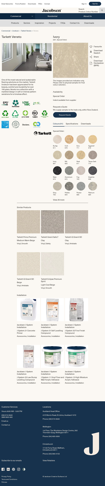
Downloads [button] (86, 123)
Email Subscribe (7, 4)
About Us (87, 16)
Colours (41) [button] (58, 123)
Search (81, 9)
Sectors (27, 22)
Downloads (32, 4)
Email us (5, 421)
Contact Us (74, 22)
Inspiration (39, 22)
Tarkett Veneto (26, 31)
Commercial (15, 16)
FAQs (40, 4)
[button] (96, 52)
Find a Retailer (20, 4)
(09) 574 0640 (7, 415)
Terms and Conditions (9, 479)
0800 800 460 (7, 417)
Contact (47, 4)
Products (15, 22)
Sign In (84, 4)
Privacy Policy (6, 476)
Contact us (6, 424)
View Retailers (49, 460)
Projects (52, 22)
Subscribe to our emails (12, 460)
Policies (4, 482)
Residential (52, 16)
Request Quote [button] (65, 115)
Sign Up (95, 4)
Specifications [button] (72, 123)
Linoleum (15, 31)
